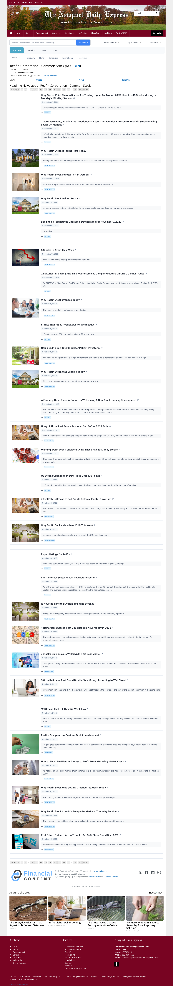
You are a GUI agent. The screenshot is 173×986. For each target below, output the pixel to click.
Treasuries (82, 58)
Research (126, 80)
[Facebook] (146, 875)
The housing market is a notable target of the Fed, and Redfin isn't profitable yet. (79, 797)
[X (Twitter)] (140, 875)
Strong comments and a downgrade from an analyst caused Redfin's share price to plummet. (85, 160)
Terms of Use (70, 976)
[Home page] (84, 13)
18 (41, 90)
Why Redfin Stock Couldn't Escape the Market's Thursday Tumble (80, 811)
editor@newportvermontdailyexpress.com (139, 957)
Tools (56, 50)
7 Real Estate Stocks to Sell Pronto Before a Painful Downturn (77, 499)
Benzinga (47, 112)
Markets (17, 50)
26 (75, 90)
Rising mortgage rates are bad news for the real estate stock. (71, 381)
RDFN (76, 66)
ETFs (44, 50)
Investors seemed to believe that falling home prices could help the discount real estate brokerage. (88, 208)
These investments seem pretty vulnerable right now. (67, 259)
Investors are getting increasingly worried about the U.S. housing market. (76, 535)
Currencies (53, 58)
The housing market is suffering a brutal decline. (65, 310)
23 (64, 90)
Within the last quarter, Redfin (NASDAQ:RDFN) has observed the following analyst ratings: (84, 563)
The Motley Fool (49, 166)
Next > (85, 90)
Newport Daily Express (32, 976)
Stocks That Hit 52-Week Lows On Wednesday (69, 324)
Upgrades (47, 231)
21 (55, 90)
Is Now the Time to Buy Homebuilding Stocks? (69, 603)
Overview (31, 58)
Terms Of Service (111, 877)
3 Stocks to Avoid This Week (58, 250)
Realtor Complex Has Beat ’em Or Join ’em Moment (71, 735)
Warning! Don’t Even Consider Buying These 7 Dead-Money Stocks (80, 449)
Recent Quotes (110, 42)
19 (45, 90)
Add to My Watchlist (48, 76)
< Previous (15, 90)
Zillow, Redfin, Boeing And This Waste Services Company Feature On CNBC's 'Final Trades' (94, 273)
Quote (39, 80)
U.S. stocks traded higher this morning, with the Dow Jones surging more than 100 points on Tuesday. (90, 485)
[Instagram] (159, 875)
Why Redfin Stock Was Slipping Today (64, 371)
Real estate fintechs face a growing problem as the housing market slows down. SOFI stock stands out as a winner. (96, 844)
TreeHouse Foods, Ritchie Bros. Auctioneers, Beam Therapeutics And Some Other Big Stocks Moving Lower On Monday (99, 123)
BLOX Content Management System (125, 976)
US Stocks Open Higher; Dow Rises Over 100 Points (72, 475)
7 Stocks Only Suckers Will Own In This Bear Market (72, 654)
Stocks (31, 50)
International (67, 58)
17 (36, 90)
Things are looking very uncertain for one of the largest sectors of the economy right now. (84, 613)
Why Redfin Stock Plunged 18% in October (66, 174)
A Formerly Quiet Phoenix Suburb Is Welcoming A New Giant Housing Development (90, 400)
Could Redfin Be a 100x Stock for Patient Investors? (72, 347)
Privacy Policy (94, 877)
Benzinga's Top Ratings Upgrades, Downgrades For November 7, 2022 (82, 221)
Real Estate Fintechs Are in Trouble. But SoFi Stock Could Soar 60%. (81, 835)
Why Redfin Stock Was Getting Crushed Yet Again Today (74, 787)
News (41, 58)
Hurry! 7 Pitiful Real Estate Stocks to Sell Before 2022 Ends (76, 426)
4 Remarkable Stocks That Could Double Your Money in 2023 (77, 627)
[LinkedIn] (153, 875)
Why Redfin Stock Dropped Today (61, 299)
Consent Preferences (18, 984)
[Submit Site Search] (156, 13)
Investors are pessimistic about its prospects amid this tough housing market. (79, 184)
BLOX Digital (148, 976)
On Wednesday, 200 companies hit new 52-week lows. (69, 334)
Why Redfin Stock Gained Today (60, 198)
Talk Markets (48, 752)
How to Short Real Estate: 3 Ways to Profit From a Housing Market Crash (84, 761)
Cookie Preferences (30, 979)
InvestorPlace (48, 441)
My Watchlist (133, 42)
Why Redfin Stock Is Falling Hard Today (65, 150)
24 (68, 90)
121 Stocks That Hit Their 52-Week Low (65, 709)
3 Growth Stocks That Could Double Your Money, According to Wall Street (84, 680)
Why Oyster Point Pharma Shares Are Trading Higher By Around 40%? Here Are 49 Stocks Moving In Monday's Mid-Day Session (98, 97)
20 (50, 90)
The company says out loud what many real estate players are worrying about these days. (84, 821)
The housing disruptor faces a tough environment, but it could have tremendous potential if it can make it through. (95, 358)
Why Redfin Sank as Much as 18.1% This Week (68, 525)
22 (59, 90)
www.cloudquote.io (101, 871)
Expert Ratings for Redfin (57, 554)
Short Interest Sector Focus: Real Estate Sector (69, 577)
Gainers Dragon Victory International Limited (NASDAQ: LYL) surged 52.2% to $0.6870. (82, 107)
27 (80, 90)
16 (32, 90)
